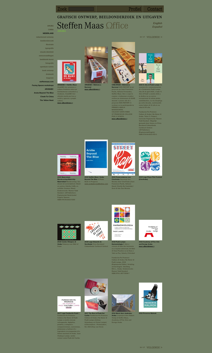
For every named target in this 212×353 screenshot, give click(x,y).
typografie (49, 48)
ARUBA (50, 26)
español (157, 26)
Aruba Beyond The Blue (44, 93)
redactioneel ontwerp (45, 37)
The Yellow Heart (47, 100)
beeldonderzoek (47, 41)
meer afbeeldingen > (65, 103)
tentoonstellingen (46, 56)
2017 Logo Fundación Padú (67, 313)
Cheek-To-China (47, 96)
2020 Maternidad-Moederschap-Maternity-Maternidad (66, 179)
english (157, 23)
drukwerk (50, 74)
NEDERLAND (48, 33)
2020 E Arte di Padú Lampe (149, 85)
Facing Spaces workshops (43, 85)
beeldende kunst (47, 59)
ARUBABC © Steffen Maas (67, 85)
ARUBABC (49, 89)
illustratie (50, 44)
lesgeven (50, 78)
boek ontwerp (48, 70)
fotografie (49, 63)
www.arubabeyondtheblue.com (96, 184)
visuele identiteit (47, 52)
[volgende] (154, 37)
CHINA (51, 29)
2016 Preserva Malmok (147, 313)
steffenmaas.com (46, 82)
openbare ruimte (47, 67)
